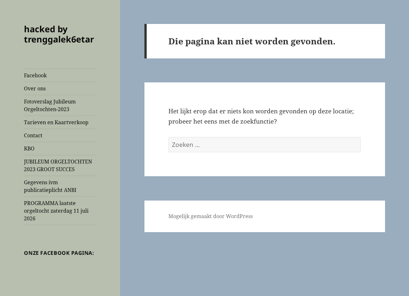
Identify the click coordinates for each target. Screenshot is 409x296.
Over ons (35, 88)
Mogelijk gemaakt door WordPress (210, 216)
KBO (29, 148)
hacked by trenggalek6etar (59, 34)
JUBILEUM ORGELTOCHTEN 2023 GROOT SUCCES (58, 165)
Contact (33, 135)
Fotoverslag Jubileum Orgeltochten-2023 (50, 105)
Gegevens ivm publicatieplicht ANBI (50, 186)
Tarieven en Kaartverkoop (56, 122)
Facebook (35, 75)
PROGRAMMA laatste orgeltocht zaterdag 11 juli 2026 (56, 211)
